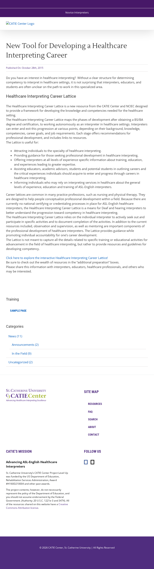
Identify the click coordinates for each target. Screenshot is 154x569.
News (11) (15, 336)
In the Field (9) (21, 353)
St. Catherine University (77, 547)
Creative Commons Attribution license (37, 506)
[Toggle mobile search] (139, 23)
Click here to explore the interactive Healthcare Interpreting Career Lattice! (57, 258)
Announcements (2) (25, 345)
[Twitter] (92, 462)
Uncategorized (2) (20, 362)
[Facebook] (86, 462)
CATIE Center (55, 547)
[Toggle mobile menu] (146, 23)
